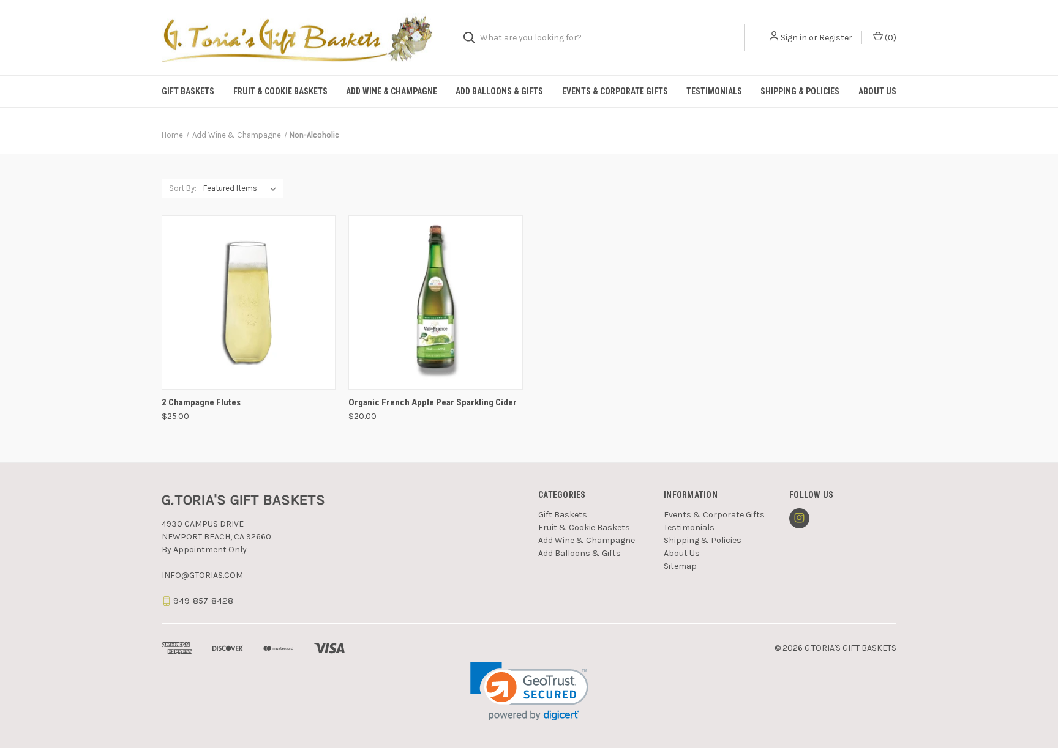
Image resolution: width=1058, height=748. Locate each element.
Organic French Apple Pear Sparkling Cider (432, 402)
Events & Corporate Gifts (615, 91)
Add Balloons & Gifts (499, 91)
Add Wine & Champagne (391, 91)
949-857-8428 (203, 600)
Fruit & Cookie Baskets (280, 91)
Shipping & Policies (799, 91)
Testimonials (714, 91)
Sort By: (183, 188)
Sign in (794, 37)
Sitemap (680, 566)
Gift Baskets (188, 91)
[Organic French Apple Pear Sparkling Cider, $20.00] (435, 302)
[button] (529, 691)
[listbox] (242, 188)
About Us (877, 91)
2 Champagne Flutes (201, 402)
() (889, 37)
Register (835, 37)
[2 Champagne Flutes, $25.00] (248, 302)
